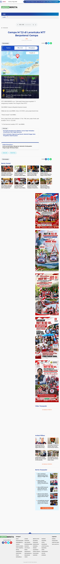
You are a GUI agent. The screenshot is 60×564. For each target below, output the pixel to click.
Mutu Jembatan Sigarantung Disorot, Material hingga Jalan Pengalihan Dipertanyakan (43, 475)
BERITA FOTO (36, 538)
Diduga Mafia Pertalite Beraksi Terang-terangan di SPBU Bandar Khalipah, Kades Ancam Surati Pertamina (40, 459)
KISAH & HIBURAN (20, 546)
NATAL (17, 549)
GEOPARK (44, 540)
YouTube (12, 544)
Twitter (9, 544)
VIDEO (26, 556)
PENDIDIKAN (45, 551)
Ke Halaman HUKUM (46, 464)
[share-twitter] (49, 43)
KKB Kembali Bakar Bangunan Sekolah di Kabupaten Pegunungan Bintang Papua (17, 146)
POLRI (17, 555)
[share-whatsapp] (51, 43)
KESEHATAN (36, 544)
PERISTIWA (13, 152)
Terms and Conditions (56, 544)
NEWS (26, 549)
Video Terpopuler (41, 406)
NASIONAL (44, 547)
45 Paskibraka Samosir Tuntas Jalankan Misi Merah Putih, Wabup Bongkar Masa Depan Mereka (43, 502)
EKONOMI (27, 540)
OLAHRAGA (35, 549)
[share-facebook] (46, 43)
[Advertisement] (47, 422)
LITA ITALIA (27, 547)
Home (4, 1)
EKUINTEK (35, 540)
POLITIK (43, 553)
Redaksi (53, 538)
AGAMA (26, 538)
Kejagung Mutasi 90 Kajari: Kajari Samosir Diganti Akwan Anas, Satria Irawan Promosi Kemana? (40, 446)
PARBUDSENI (19, 551)
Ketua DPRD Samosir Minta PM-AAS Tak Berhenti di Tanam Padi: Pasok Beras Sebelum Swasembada (43, 488)
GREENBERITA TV (20, 542)
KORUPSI (27, 546)
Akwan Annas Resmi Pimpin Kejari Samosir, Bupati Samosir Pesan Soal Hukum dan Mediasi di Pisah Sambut (43, 495)
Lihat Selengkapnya (46, 508)
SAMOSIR (35, 555)
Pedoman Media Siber (56, 542)
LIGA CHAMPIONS (20, 547)
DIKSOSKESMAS (19, 540)
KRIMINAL (35, 546)
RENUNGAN (27, 555)
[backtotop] (30, 534)
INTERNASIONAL (28, 544)
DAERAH (44, 538)
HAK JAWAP (27, 542)
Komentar (6, 43)
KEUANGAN (44, 544)
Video (5, 17)
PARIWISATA (27, 551)
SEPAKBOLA (19, 556)
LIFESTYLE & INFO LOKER (46, 546)
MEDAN (35, 547)
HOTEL (43, 542)
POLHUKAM (35, 553)
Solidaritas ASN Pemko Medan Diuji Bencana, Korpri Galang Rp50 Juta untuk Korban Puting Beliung (42, 1)
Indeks (4, 14)
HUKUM (17, 544)
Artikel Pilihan (40, 435)
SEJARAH (44, 555)
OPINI (43, 549)
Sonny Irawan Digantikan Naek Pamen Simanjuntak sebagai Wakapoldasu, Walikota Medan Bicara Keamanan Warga (43, 482)
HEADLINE (5, 152)
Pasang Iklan (55, 540)
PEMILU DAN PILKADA (37, 551)
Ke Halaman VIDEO (46, 409)
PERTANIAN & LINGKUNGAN (29, 553)
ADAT (17, 538)
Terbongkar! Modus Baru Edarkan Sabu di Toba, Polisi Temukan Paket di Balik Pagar (53, 446)
